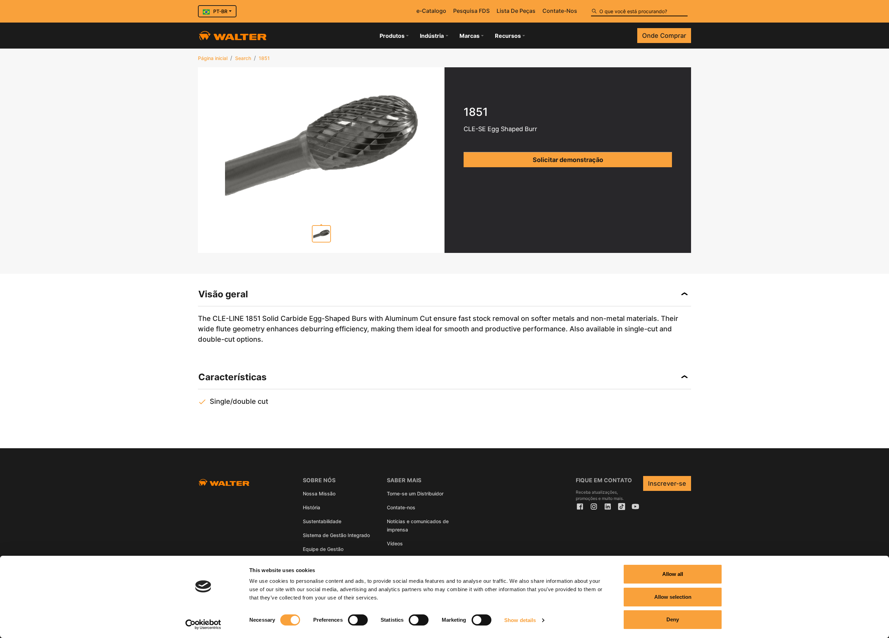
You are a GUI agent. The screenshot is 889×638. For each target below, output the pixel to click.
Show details (520, 620)
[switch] (358, 620)
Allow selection (672, 597)
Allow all (672, 574)
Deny (672, 619)
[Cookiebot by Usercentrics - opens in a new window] (203, 624)
